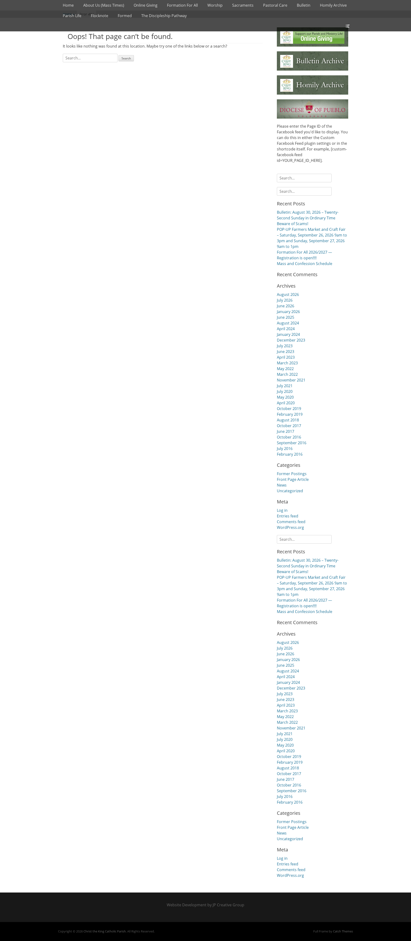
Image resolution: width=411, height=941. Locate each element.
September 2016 (291, 442)
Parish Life (72, 15)
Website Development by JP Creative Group (205, 904)
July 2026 (285, 300)
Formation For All (182, 5)
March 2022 (287, 374)
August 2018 (288, 420)
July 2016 (285, 448)
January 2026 (288, 311)
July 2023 (285, 345)
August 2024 (288, 323)
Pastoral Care (275, 5)
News (282, 485)
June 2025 (285, 317)
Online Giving (145, 5)
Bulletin (303, 5)
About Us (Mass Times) (103, 5)
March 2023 (287, 363)
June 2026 (285, 306)
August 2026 (288, 294)
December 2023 (291, 340)
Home (68, 5)
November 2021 (291, 380)
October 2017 (289, 425)
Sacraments (243, 5)
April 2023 (286, 357)
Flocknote (99, 15)
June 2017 (285, 431)
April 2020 (286, 402)
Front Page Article (293, 479)
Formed (125, 15)
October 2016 (289, 437)
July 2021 (285, 385)
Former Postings (292, 473)
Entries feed (287, 516)
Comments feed (291, 521)
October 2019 (289, 408)
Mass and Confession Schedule (304, 263)
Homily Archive (333, 5)
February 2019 (290, 414)
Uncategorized (290, 490)
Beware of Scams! (292, 223)
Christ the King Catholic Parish (104, 931)
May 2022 (285, 368)
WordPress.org (290, 527)
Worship (215, 5)
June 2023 (285, 351)
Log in (282, 510)
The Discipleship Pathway (164, 15)
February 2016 (290, 454)
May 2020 (285, 397)
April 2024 (286, 328)
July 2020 (285, 391)
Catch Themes (343, 931)
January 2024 (288, 334)
